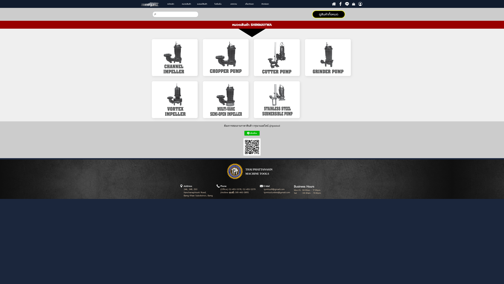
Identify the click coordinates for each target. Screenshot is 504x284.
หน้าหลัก (170, 3)
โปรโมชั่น (217, 3)
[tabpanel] (252, 24)
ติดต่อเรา (265, 3)
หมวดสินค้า (186, 3)
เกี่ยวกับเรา (249, 3)
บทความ (233, 3)
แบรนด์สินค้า (202, 3)
